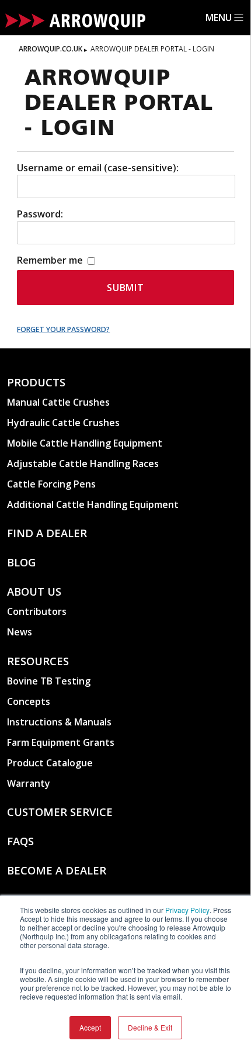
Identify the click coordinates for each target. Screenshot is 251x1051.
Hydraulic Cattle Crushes (63, 422)
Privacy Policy (187, 909)
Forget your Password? (63, 329)
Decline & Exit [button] (150, 1027)
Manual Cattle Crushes (58, 402)
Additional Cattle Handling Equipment (93, 504)
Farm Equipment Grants (60, 742)
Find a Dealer (47, 533)
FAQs (20, 841)
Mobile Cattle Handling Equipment (84, 443)
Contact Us (41, 900)
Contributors (37, 611)
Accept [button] (90, 1027)
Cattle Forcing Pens (51, 484)
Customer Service (60, 811)
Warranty (28, 783)
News (19, 631)
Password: (40, 214)
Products (36, 382)
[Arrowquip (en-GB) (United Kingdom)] (75, 23)
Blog (21, 562)
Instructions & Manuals (59, 721)
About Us (34, 591)
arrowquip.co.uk (50, 49)
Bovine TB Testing (48, 681)
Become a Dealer (56, 870)
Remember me (51, 260)
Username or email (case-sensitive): (98, 167)
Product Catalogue (50, 762)
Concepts (28, 701)
